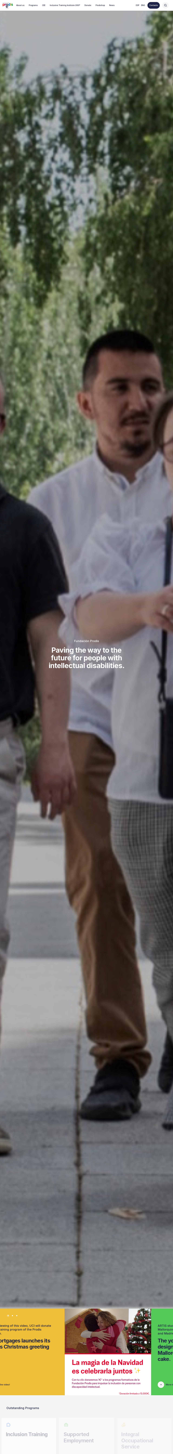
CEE (44, 5)
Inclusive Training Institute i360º (65, 5)
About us (20, 5)
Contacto (153, 5)
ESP (137, 5)
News (111, 5)
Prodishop (100, 5)
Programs (33, 5)
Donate (87, 5)
